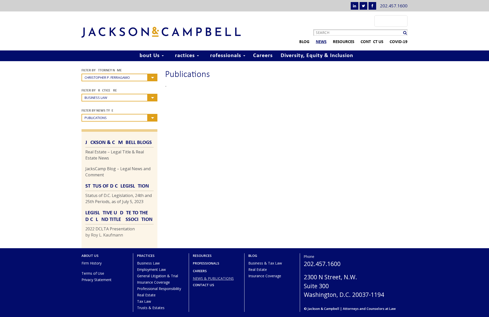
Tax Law (144, 301)
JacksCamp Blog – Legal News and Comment (118, 172)
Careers (263, 56)
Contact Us (372, 42)
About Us (148, 56)
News (321, 42)
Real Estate (146, 295)
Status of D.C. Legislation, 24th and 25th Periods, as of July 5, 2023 (118, 198)
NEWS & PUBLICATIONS (213, 278)
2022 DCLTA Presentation (110, 229)
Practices (184, 56)
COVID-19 (399, 42)
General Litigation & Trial (157, 275)
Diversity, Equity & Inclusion (317, 56)
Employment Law (151, 269)
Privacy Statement (97, 279)
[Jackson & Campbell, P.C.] (161, 32)
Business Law (148, 263)
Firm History (92, 263)
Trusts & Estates (151, 307)
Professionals (225, 56)
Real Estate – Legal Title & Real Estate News (114, 155)
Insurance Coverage (153, 282)
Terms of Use (93, 273)
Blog (304, 42)
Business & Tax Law (265, 263)
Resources (343, 42)
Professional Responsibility (159, 288)
